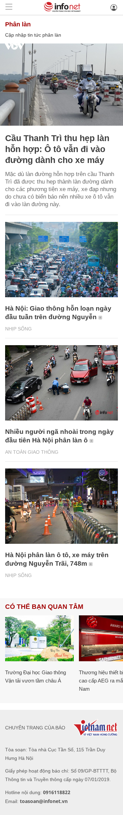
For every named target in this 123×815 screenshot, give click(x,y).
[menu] (9, 7)
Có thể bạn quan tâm (44, 606)
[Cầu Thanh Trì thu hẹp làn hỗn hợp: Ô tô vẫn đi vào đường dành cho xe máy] (61, 84)
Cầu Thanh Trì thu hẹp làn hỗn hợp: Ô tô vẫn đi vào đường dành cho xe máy (57, 149)
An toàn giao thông (31, 452)
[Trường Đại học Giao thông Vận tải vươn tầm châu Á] (39, 638)
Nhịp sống (18, 328)
